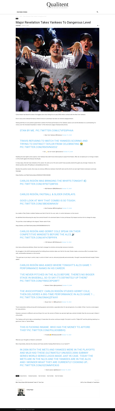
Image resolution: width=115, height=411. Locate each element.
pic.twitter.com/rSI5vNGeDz (38, 147)
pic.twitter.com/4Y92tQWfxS (39, 183)
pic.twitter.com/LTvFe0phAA (54, 130)
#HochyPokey (34, 291)
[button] (97, 12)
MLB (21, 16)
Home (17, 16)
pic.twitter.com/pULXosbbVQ (46, 330)
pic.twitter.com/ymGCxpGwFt (40, 280)
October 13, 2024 (66, 370)
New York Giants (42, 375)
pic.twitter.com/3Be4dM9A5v (39, 203)
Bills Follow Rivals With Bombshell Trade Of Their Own (30, 382)
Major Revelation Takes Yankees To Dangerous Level (53, 22)
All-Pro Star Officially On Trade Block (89, 382)
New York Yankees (59, 375)
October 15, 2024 (67, 135)
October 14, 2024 (66, 242)
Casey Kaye (18, 25)
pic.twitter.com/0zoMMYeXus (39, 365)
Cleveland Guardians (32, 375)
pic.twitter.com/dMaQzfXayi (39, 297)
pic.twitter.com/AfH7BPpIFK (38, 237)
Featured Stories (22, 12)
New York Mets (50, 375)
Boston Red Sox (23, 375)
